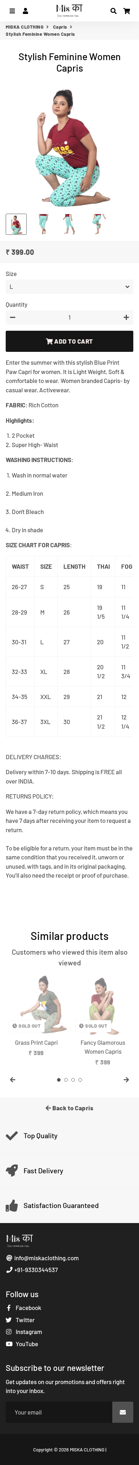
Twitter (25, 1319)
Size (11, 273)
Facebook (28, 1307)
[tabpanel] (36, 1016)
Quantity (16, 304)
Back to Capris (72, 1107)
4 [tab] (80, 1080)
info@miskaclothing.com (46, 1257)
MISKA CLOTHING (24, 27)
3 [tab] (73, 1080)
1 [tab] (59, 1080)
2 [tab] (66, 1080)
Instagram (28, 1331)
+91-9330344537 (35, 1269)
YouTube (26, 1343)
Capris (60, 27)
